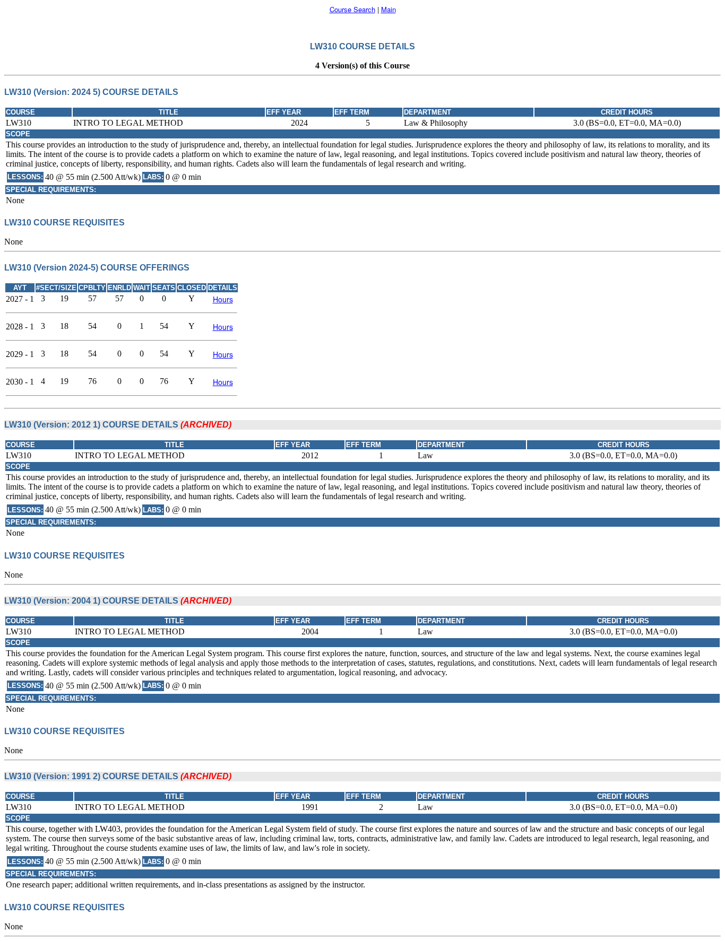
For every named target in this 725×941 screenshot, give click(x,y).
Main (388, 9)
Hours (223, 299)
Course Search (352, 9)
